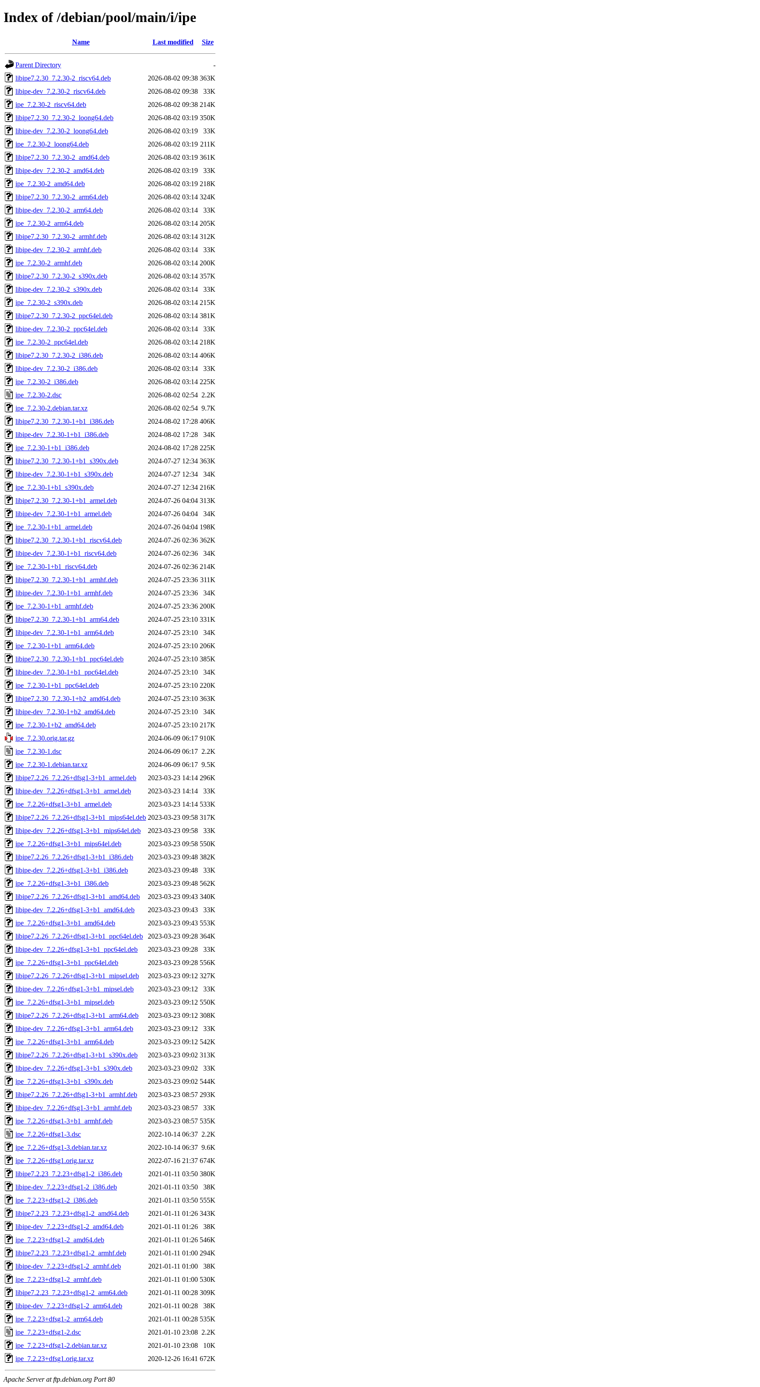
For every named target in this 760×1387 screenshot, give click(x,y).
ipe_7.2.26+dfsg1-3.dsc (48, 1134)
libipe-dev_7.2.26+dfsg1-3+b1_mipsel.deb (74, 989)
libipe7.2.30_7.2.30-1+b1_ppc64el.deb (69, 659)
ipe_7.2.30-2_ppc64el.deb (51, 342)
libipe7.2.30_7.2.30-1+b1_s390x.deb (66, 461)
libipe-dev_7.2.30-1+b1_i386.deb (62, 434)
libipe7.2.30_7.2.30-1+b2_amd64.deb (68, 698)
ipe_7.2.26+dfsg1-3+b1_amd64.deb (65, 923)
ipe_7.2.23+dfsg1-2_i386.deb (56, 1200)
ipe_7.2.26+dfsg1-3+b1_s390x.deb (64, 1081)
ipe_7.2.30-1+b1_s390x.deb (54, 487)
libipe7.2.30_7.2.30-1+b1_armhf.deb (66, 579)
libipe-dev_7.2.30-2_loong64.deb (61, 131)
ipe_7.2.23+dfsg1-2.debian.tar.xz (61, 1345)
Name (81, 42)
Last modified (173, 42)
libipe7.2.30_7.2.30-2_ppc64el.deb (64, 315)
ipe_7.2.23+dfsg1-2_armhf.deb (58, 1279)
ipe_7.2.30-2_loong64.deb (52, 144)
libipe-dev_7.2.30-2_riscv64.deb (60, 91)
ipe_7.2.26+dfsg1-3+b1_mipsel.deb (64, 1002)
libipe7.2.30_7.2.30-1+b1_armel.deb (66, 500)
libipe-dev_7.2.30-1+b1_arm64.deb (64, 632)
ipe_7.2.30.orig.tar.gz (44, 738)
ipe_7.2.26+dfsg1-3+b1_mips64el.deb (68, 844)
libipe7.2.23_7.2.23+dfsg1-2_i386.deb (68, 1174)
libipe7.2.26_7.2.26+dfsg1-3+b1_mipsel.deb (77, 976)
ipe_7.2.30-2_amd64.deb (50, 183)
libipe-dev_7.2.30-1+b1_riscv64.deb (66, 553)
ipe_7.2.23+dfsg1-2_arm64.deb (59, 1319)
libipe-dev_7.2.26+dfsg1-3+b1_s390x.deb (73, 1068)
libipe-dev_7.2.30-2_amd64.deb (59, 170)
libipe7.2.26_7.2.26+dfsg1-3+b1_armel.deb (75, 778)
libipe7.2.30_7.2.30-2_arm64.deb (61, 197)
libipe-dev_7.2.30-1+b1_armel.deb (63, 513)
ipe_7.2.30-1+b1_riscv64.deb (56, 566)
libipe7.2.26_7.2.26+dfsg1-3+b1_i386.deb (74, 857)
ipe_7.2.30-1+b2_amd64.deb (55, 725)
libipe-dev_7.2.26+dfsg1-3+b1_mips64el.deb (78, 830)
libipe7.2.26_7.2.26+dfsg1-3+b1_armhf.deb (76, 1094)
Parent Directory (38, 65)
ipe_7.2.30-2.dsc (38, 395)
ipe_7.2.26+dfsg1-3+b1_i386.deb (62, 883)
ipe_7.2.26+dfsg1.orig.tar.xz (54, 1160)
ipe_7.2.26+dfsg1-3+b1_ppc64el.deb (66, 962)
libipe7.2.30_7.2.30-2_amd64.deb (62, 157)
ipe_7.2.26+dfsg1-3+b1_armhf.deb (64, 1121)
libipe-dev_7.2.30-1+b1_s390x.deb (64, 474)
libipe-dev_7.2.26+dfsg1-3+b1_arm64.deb (74, 1028)
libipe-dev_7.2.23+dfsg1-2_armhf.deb (68, 1266)
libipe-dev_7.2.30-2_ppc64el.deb (61, 329)
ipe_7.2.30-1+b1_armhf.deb (54, 606)
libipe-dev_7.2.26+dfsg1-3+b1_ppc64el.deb (76, 949)
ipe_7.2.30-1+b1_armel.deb (53, 527)
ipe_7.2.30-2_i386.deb (46, 381)
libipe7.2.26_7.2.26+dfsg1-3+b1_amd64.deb (77, 896)
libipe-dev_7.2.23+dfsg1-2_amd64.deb (69, 1226)
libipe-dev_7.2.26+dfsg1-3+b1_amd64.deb (75, 910)
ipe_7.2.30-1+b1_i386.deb (52, 447)
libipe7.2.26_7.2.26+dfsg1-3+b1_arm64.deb (77, 1015)
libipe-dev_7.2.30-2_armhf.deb (58, 249)
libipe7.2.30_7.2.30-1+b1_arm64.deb (67, 619)
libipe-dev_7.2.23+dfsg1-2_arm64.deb (68, 1306)
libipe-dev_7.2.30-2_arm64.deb (59, 210)
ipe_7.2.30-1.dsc (38, 751)
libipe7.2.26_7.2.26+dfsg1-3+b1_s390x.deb (76, 1055)
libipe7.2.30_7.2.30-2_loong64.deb (64, 117)
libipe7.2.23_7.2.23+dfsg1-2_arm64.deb (71, 1292)
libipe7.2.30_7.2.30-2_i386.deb (59, 355)
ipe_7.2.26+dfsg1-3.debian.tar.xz (61, 1147)
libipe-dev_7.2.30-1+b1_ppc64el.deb (66, 672)
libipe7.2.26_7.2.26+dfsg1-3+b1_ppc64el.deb (79, 936)
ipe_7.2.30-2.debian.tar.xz (51, 408)
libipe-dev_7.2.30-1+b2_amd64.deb (65, 712)
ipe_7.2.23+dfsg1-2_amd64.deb (59, 1240)
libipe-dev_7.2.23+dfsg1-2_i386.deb (66, 1187)
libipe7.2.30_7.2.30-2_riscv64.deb (63, 78)
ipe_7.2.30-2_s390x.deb (49, 302)
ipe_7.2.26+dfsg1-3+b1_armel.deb (63, 804)
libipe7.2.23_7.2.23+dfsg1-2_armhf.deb (70, 1253)
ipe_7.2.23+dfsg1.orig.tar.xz (54, 1358)
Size (208, 42)
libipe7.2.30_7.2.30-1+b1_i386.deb (64, 421)
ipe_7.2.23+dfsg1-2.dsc (48, 1332)
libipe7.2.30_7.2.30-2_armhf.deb (61, 236)
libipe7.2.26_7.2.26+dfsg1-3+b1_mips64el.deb (80, 817)
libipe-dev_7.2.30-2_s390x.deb (58, 289)
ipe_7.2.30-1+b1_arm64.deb (55, 645)
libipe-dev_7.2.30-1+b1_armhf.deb (64, 593)
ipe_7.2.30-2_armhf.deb (48, 263)
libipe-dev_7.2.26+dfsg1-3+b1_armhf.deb (73, 1108)
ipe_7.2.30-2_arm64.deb (49, 223)
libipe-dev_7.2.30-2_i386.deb (56, 368)
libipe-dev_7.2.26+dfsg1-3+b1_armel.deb (73, 791)
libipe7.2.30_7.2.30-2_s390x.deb (61, 276)
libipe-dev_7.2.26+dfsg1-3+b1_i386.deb (71, 870)
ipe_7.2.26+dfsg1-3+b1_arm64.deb (64, 1042)
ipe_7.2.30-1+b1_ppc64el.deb (57, 685)
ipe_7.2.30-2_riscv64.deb (50, 104)
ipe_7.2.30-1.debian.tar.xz (51, 764)
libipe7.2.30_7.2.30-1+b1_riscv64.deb (68, 540)
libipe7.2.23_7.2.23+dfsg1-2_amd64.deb (72, 1213)
